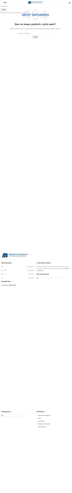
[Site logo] (35, 2)
